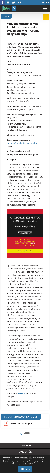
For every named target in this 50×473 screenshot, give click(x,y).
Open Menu (44, 8)
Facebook (22, 393)
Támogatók (25, 451)
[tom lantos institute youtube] (8, 2)
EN (42, 2)
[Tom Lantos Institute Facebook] (2, 2)
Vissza (27, 432)
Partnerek (25, 445)
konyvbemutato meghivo (21, 423)
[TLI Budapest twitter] (13, 2)
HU (47, 2)
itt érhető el (43, 464)
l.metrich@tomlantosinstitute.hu (22, 143)
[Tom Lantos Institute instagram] (19, 2)
